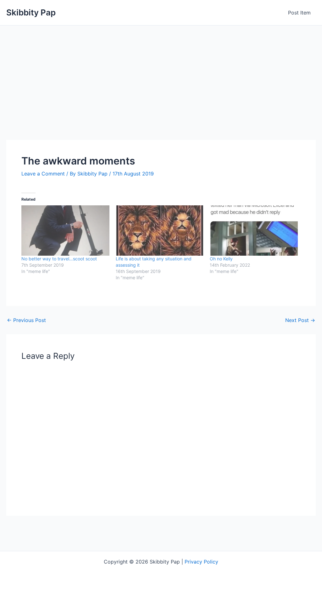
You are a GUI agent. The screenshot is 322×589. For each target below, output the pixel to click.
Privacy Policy (201, 561)
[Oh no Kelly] (254, 230)
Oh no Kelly (221, 258)
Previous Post (26, 320)
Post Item (299, 12)
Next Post (300, 320)
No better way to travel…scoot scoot (59, 258)
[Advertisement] (161, 73)
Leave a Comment (43, 173)
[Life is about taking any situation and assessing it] (160, 230)
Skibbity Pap (31, 12)
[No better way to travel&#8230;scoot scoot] (65, 230)
